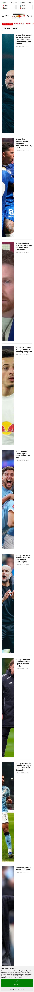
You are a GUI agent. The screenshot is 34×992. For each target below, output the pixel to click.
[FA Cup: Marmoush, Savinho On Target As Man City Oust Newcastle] (8, 811)
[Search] (28, 16)
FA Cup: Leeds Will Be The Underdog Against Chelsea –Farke (22, 662)
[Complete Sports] (18, 16)
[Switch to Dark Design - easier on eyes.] (31, 16)
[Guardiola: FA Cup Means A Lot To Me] (8, 916)
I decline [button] (17, 985)
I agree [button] (17, 981)
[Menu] (5, 16)
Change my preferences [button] (17, 989)
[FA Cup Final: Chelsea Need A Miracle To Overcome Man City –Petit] (8, 187)
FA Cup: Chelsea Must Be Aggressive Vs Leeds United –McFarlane (23, 246)
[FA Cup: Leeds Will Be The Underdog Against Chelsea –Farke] (8, 707)
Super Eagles (19, 24)
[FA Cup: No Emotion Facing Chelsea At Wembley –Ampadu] (8, 395)
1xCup (28, 24)
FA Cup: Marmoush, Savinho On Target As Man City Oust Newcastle (23, 766)
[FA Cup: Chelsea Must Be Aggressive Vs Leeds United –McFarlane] (8, 291)
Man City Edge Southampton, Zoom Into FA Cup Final (22, 454)
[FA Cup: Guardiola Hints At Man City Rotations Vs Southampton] (8, 603)
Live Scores (7, 24)
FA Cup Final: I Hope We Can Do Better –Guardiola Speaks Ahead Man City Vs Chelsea (23, 39)
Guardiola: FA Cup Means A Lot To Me (23, 869)
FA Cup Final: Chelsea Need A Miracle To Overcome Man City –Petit (23, 143)
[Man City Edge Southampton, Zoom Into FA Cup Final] (8, 499)
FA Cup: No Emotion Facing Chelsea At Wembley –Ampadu (23, 349)
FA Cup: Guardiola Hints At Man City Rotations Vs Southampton (23, 558)
